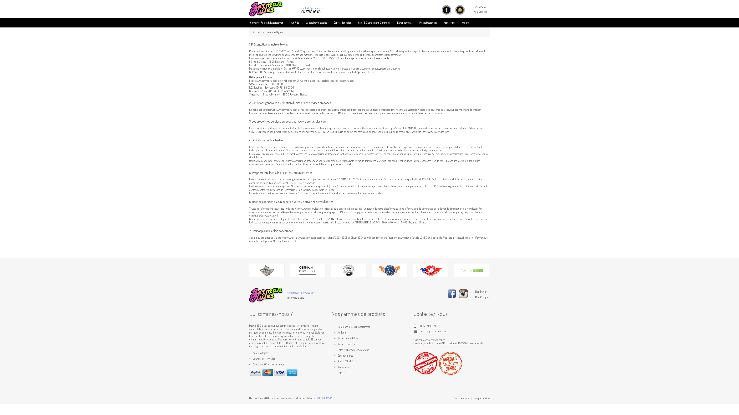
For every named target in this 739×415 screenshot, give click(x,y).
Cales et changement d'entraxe (353, 349)
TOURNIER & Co (325, 398)
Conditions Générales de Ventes (268, 364)
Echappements (404, 22)
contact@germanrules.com (315, 8)
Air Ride (295, 22)
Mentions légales (260, 352)
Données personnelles (263, 358)
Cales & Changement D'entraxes (374, 22)
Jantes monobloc (346, 344)
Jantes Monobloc (342, 22)
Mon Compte (480, 11)
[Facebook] (452, 293)
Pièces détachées (428, 22)
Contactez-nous (460, 398)
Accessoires (449, 22)
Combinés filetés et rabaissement (354, 326)
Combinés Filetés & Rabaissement (267, 22)
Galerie (465, 22)
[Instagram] (463, 293)
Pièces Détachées (346, 361)
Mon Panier (481, 7)
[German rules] (266, 9)
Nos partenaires (482, 398)
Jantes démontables (348, 338)
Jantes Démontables (316, 22)
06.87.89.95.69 (311, 12)
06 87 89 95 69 (295, 298)
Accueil (257, 32)
